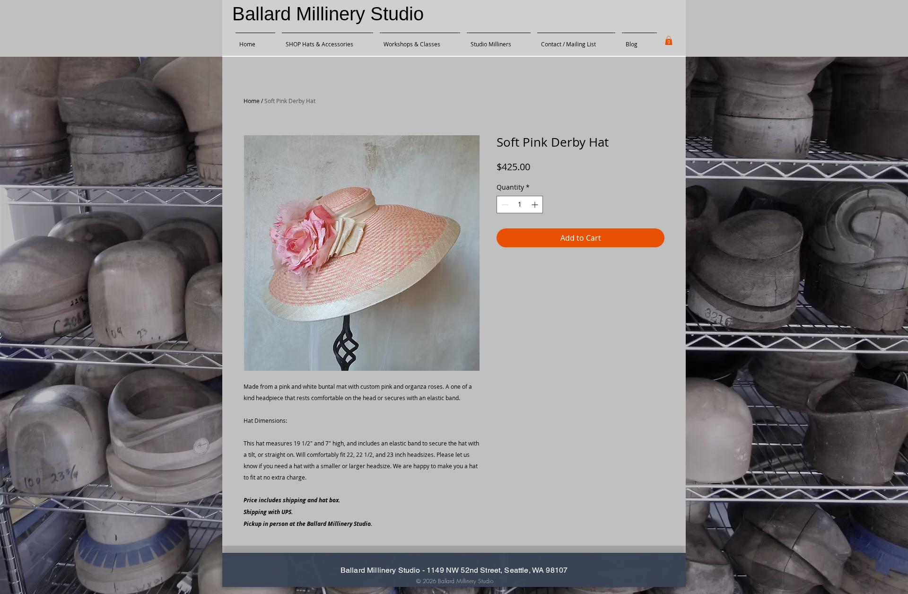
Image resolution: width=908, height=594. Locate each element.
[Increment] (535, 204)
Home (252, 101)
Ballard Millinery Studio (328, 13)
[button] (668, 40)
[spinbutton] (520, 204)
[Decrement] (504, 204)
